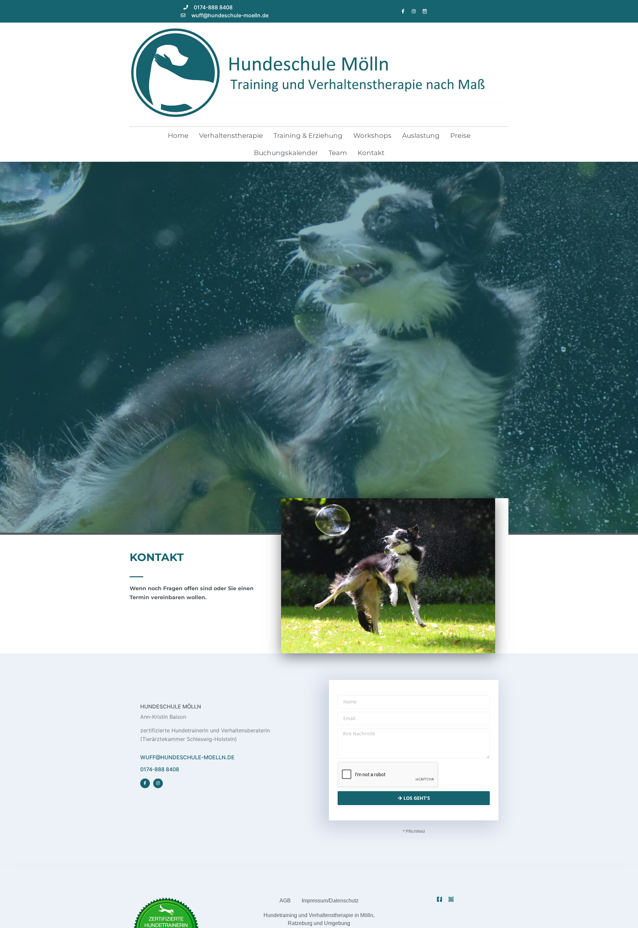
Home (178, 135)
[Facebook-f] (402, 11)
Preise (460, 135)
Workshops (372, 135)
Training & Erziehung (308, 135)
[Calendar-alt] (424, 11)
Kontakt (371, 153)
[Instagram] (413, 11)
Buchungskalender (286, 153)
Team (338, 153)
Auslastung (421, 135)
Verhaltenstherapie (231, 135)
